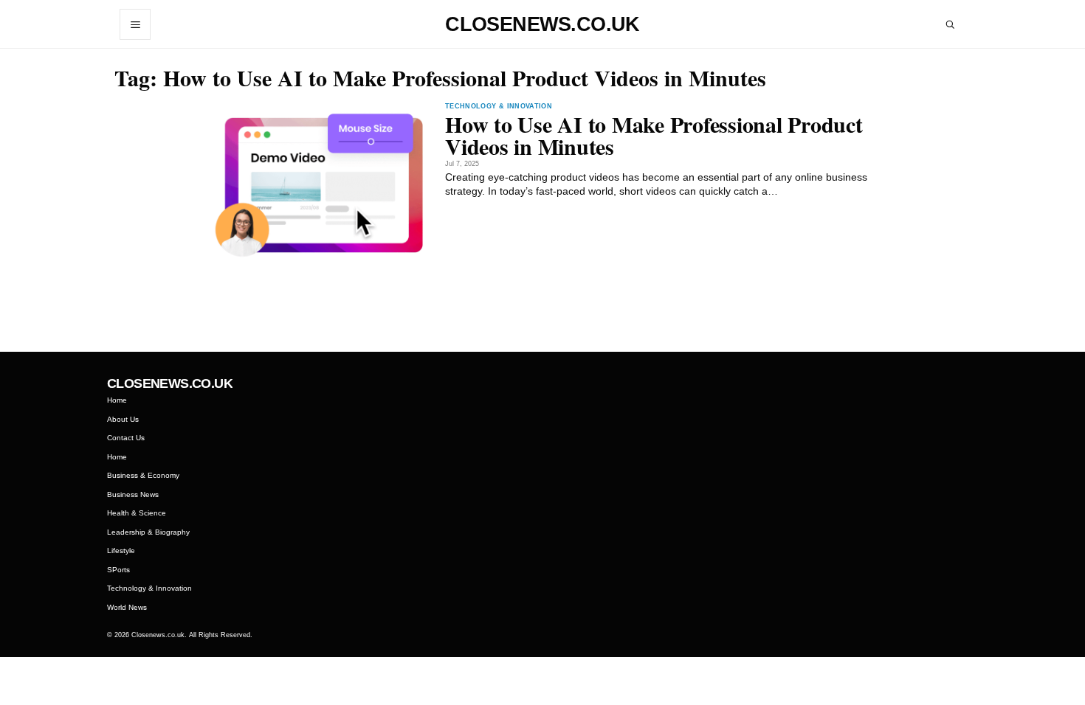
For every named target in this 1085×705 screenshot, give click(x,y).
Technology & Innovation (498, 106)
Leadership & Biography (148, 532)
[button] (135, 24)
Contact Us (126, 438)
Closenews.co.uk (542, 25)
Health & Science (136, 513)
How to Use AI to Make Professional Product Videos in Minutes (654, 135)
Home (117, 400)
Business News (133, 494)
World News (127, 607)
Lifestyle (121, 550)
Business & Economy (143, 475)
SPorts (118, 570)
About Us (123, 419)
